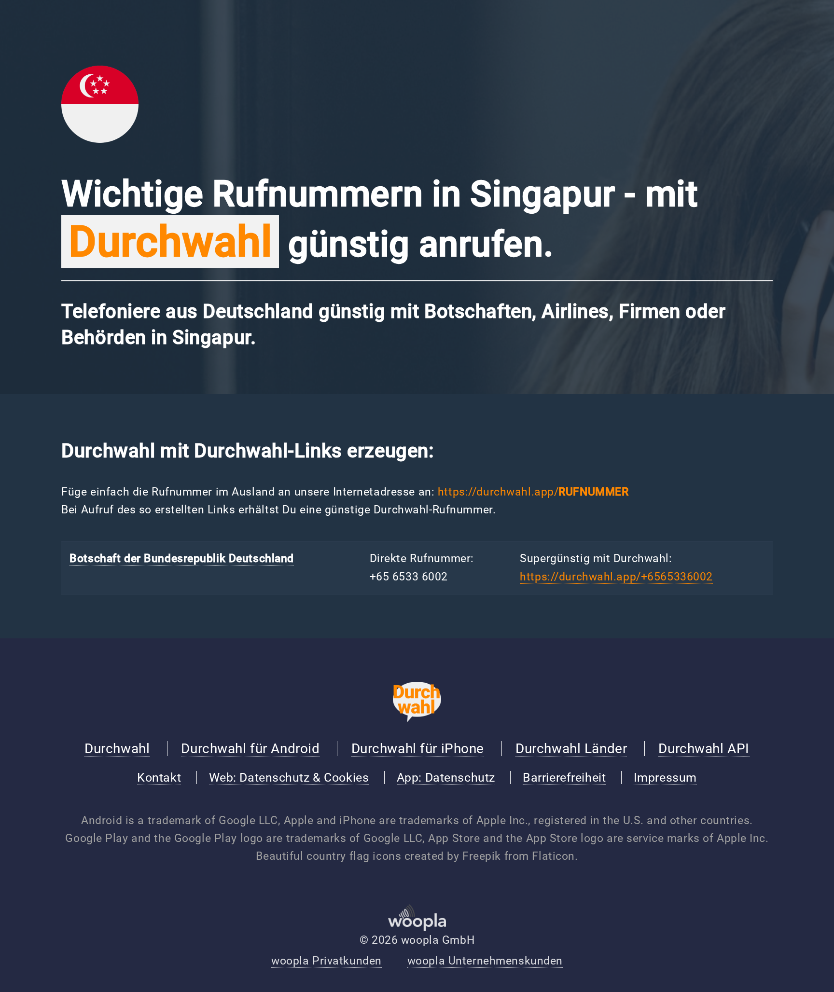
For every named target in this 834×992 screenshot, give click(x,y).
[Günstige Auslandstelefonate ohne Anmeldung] (417, 718)
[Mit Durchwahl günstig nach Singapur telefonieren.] (100, 139)
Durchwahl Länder (571, 749)
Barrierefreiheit (564, 778)
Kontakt (159, 778)
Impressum (665, 778)
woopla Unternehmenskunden (485, 960)
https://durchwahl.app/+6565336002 (616, 576)
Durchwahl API (703, 749)
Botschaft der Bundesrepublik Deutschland (182, 558)
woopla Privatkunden (326, 960)
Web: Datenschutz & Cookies (289, 778)
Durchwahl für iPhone (417, 749)
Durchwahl (117, 749)
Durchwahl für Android (250, 749)
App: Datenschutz (446, 778)
